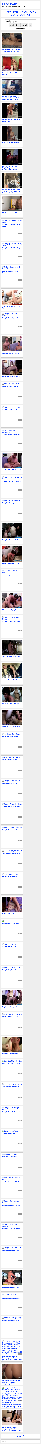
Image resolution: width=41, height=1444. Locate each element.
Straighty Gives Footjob (10, 1053)
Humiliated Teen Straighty (11, 376)
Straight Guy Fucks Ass (10, 409)
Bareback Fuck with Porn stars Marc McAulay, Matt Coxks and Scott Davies (10, 97)
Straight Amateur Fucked (10, 353)
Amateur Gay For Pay (9, 876)
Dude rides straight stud (10, 1287)
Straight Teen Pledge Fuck (11, 1112)
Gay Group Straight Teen (10, 1007)
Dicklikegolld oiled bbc (10, 213)
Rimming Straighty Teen (10, 610)
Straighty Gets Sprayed (10, 503)
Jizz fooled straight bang (10, 1320)
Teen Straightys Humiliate (11, 853)
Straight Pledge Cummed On (11, 481)
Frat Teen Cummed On (9, 1156)
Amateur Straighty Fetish (10, 563)
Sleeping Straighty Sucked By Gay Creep (11, 307)
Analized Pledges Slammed (11, 726)
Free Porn (9, 4)
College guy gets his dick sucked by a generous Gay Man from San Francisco (11, 191)
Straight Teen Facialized (10, 923)
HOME (8, 12)
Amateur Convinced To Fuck (12, 1182)
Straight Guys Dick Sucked (11, 1228)
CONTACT (25, 15)
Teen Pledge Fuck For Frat (11, 575)
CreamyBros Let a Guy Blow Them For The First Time (11, 50)
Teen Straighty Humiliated (11, 656)
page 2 (20, 1436)
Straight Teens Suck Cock (11, 830)
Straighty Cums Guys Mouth (11, 621)
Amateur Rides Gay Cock (10, 1016)
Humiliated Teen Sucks (10, 736)
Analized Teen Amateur (10, 386)
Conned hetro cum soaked (11, 1298)
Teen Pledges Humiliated (10, 1086)
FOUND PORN (20, 12)
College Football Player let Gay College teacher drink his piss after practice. (11, 167)
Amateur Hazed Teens (9, 759)
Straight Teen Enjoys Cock (11, 318)
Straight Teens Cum (9, 946)
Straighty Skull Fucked (10, 540)
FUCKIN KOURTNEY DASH (11, 143)
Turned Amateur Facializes (11, 434)
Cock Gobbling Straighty (10, 703)
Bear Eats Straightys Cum (11, 1063)
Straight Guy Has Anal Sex (11, 1205)
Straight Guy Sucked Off (10, 1250)
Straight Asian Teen (9, 1133)
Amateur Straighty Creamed (11, 470)
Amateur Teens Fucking (10, 680)
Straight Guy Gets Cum (10, 970)
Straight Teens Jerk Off (10, 783)
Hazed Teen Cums (8, 913)
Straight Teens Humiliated (11, 806)
